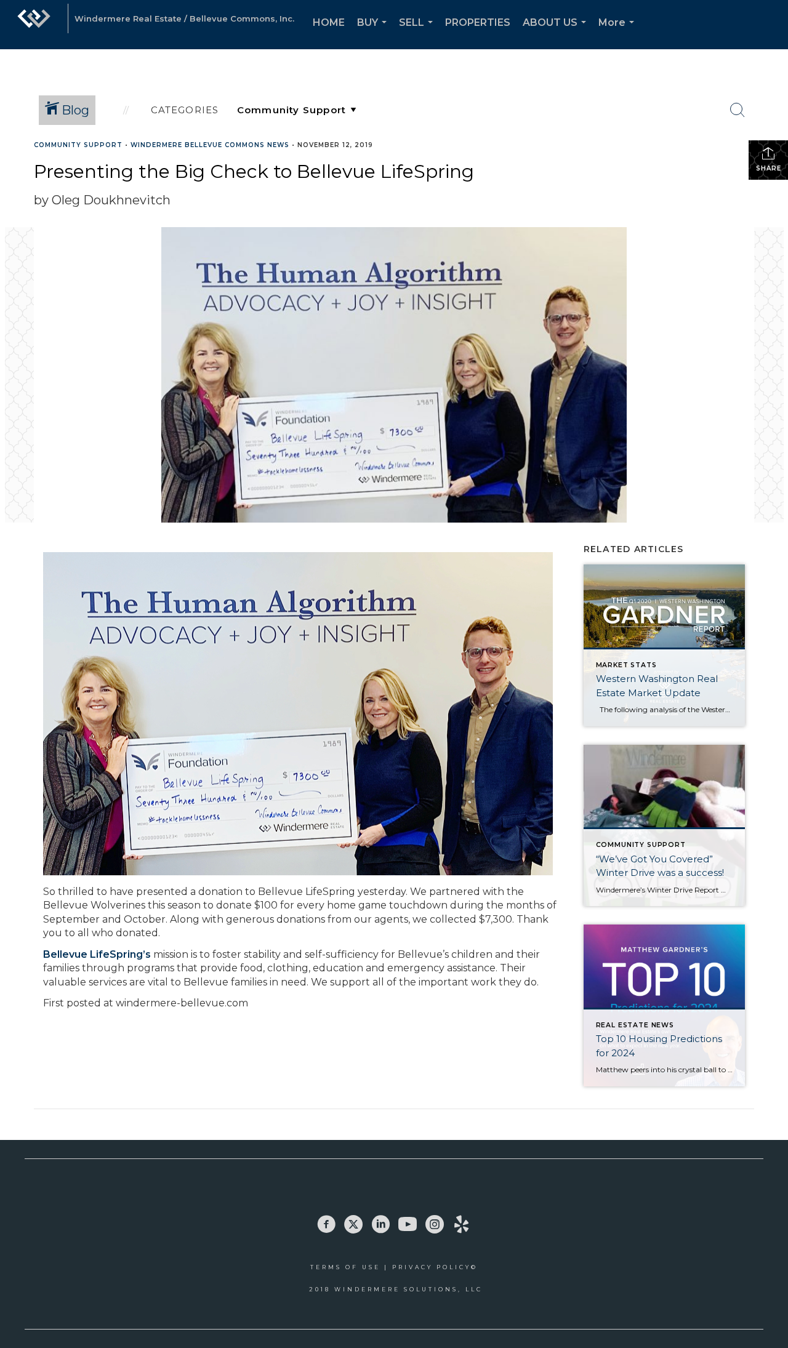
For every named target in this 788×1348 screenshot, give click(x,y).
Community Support (78, 145)
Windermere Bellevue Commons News (210, 145)
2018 (321, 1289)
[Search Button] (737, 110)
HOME (329, 22)
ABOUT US (557, 33)
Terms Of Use (345, 1267)
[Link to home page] (33, 24)
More (618, 33)
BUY (374, 33)
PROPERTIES (477, 22)
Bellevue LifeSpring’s (97, 954)
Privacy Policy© (435, 1267)
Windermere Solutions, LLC (408, 1289)
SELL (418, 33)
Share (768, 168)
